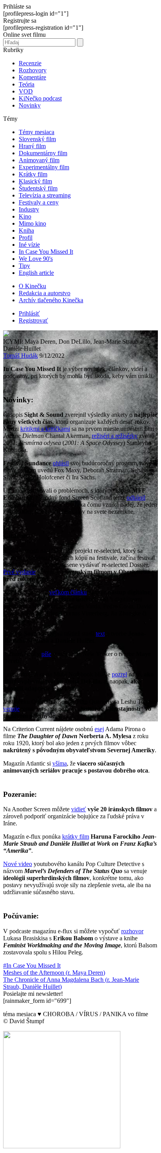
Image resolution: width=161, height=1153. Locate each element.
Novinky (30, 105)
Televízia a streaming (45, 195)
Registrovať (33, 320)
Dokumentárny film (43, 153)
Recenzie (30, 63)
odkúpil (136, 497)
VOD (26, 91)
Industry (29, 209)
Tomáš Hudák (20, 355)
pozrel (119, 674)
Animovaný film (39, 160)
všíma (59, 763)
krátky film (75, 836)
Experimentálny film (44, 167)
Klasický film (35, 181)
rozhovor (132, 931)
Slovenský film (37, 139)
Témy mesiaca (36, 132)
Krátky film (33, 174)
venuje (11, 708)
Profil (25, 237)
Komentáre (32, 77)
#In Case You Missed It (32, 965)
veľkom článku (68, 592)
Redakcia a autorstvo (44, 293)
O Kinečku (32, 286)
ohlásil (61, 463)
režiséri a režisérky (115, 435)
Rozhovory (33, 70)
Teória (26, 84)
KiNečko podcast (40, 98)
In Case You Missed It (46, 251)
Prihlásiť (29, 313)
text (100, 633)
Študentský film (38, 188)
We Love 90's (36, 258)
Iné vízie (29, 244)
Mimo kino (32, 223)
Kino (25, 216)
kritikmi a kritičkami (45, 428)
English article (36, 272)
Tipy (24, 265)
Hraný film (32, 146)
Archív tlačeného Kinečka (51, 300)
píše (46, 654)
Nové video (17, 864)
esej (99, 729)
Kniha (26, 230)
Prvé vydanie (19, 571)
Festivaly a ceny (39, 202)
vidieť (78, 809)
